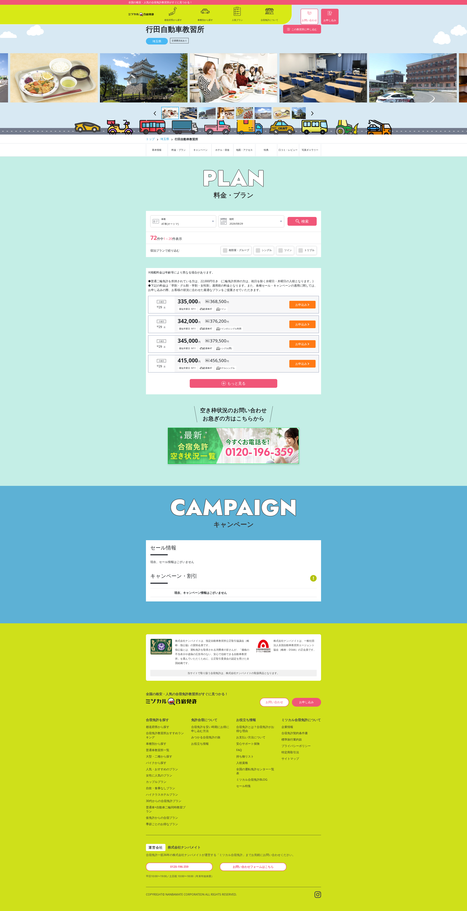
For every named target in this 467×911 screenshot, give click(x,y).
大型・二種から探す (159, 756)
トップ (150, 139)
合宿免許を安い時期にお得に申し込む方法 (210, 729)
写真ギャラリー (310, 149)
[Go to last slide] (154, 113)
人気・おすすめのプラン (162, 769)
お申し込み (306, 702)
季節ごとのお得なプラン (162, 824)
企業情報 (287, 727)
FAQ (239, 750)
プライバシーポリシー (296, 746)
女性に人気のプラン (159, 775)
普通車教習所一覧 (157, 750)
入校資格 (242, 763)
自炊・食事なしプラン (160, 788)
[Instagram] (317, 894)
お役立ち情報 (200, 744)
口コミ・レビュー (288, 149)
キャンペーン (200, 149)
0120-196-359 (179, 867)
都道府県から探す (157, 727)
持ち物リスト (245, 756)
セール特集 (243, 786)
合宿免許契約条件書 (294, 733)
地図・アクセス (244, 149)
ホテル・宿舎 (222, 149)
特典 (266, 149)
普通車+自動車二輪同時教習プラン (166, 809)
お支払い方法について (250, 737)
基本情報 (156, 149)
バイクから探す (156, 763)
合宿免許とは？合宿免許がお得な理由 (255, 729)
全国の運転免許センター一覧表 (255, 771)
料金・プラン (178, 149)
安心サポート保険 (248, 744)
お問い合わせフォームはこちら (253, 867)
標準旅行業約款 (291, 739)
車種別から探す (156, 744)
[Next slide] (312, 113)
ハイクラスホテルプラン (162, 794)
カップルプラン (156, 782)
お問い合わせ (274, 702)
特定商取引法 (290, 752)
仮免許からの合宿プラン (162, 818)
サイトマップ (290, 759)
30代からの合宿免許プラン (163, 801)
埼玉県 (157, 41)
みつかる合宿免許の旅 (205, 737)
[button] (170, 113)
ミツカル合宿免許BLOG (251, 780)
